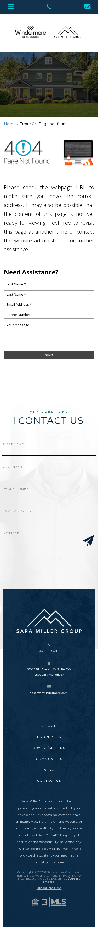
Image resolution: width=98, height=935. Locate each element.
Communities (49, 759)
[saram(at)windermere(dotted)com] (87, 7)
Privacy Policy (70, 875)
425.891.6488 (49, 651)
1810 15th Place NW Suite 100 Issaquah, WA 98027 (49, 672)
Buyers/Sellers (49, 748)
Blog (49, 770)
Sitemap (50, 875)
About (49, 726)
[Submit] (88, 541)
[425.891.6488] (49, 7)
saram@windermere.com (49, 693)
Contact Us (49, 781)
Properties (49, 737)
